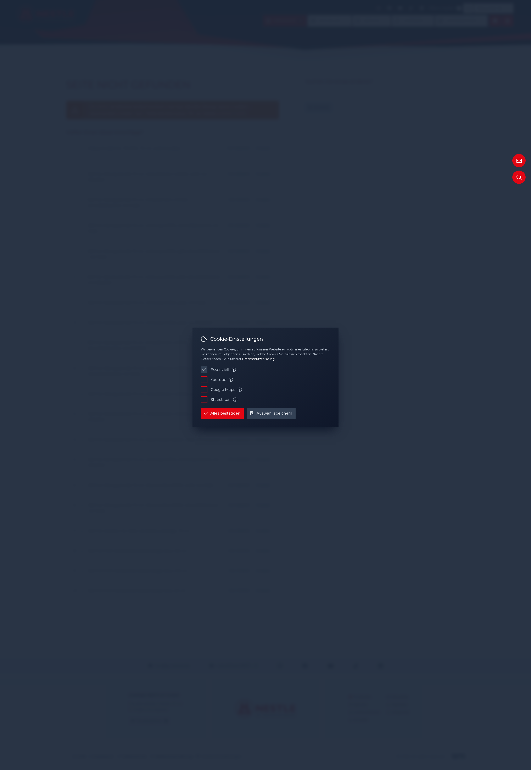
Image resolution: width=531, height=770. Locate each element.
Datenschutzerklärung (258, 359)
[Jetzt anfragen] (519, 160)
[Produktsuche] (519, 177)
